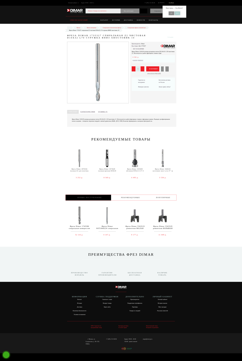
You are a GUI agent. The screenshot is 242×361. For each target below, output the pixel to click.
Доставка (128, 20)
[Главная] (69, 27)
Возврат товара (107, 303)
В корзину (153, 69)
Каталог (104, 20)
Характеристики (87, 111)
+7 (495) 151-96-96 (111, 339)
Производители (134, 299)
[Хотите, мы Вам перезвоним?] (6, 355)
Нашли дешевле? (138, 60)
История (116, 20)
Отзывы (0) (103, 111)
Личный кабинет (162, 299)
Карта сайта (107, 307)
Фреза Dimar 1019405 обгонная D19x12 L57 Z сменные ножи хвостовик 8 (135, 171)
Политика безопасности (79, 310)
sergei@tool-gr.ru (147, 339)
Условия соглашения (79, 314)
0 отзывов (170, 37)
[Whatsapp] (142, 341)
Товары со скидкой (134, 310)
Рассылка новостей (162, 310)
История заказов (162, 303)
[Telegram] (145, 342)
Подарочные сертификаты (134, 303)
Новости (141, 20)
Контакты (153, 20)
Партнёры (135, 307)
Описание (73, 111)
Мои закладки (162, 307)
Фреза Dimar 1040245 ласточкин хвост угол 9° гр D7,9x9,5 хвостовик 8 (163, 171)
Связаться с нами (107, 299)
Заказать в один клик (154, 73)
